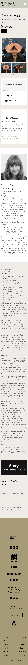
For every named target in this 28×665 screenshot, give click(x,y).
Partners (24, 641)
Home (6, 637)
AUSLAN (12, 95)
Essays (24, 655)
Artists (6, 644)
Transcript (12, 101)
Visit (6, 648)
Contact (24, 644)
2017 (9, 136)
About (6, 641)
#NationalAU (14, 615)
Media (25, 637)
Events (5, 652)
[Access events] (14, 623)
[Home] (9, 4)
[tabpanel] (6, 68)
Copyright (23, 648)
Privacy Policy (22, 652)
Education (4, 655)
